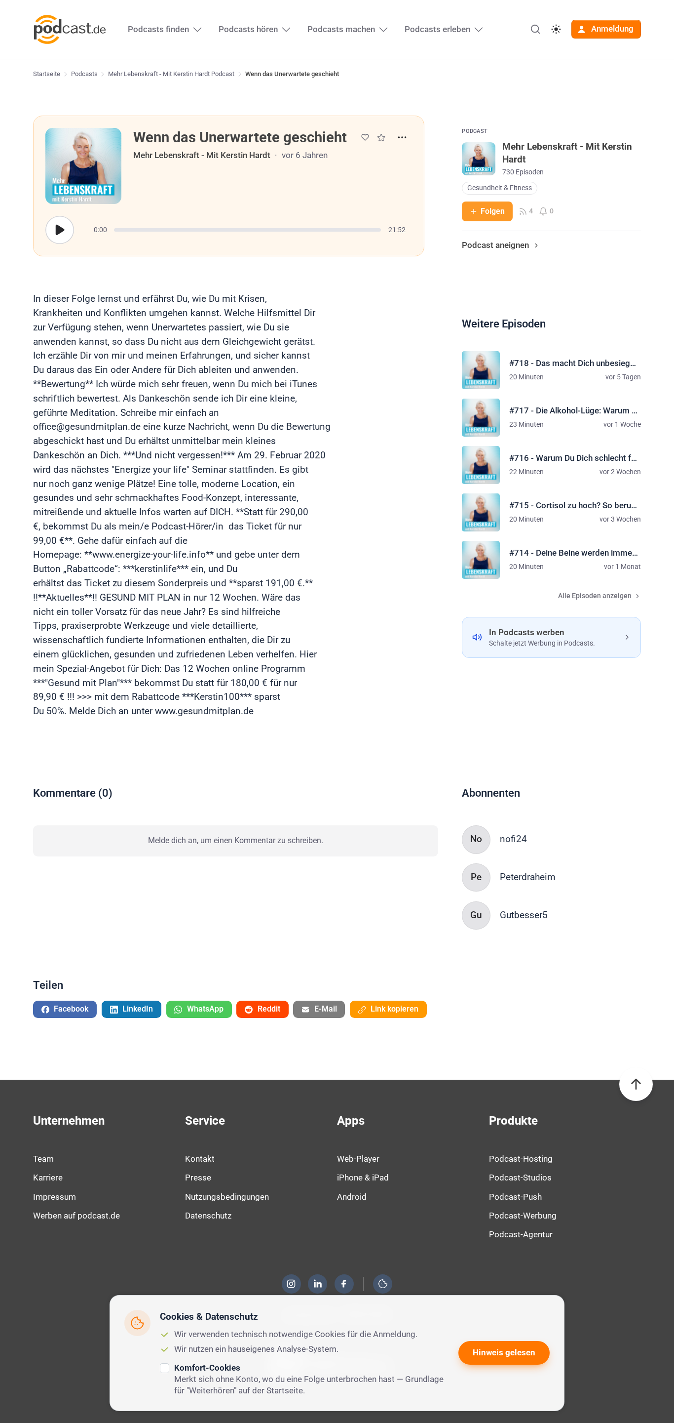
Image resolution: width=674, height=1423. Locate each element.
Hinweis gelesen (504, 1352)
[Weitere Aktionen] (402, 137)
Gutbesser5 (524, 915)
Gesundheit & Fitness (499, 188)
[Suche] (535, 29)
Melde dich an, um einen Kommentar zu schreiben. (235, 840)
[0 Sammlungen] (381, 137)
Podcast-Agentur (521, 1234)
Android (352, 1197)
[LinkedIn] (318, 1284)
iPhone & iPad (363, 1177)
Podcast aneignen (495, 245)
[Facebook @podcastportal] (344, 1284)
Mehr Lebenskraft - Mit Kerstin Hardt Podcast (171, 74)
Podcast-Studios (520, 1177)
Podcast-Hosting (521, 1159)
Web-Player (358, 1159)
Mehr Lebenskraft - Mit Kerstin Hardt (201, 155)
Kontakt (200, 1159)
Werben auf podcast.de (76, 1215)
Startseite (46, 74)
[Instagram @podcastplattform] (291, 1284)
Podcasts (84, 74)
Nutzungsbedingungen (227, 1197)
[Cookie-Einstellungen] (383, 1284)
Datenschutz (208, 1215)
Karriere (48, 1177)
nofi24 (513, 839)
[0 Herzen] (365, 137)
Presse (198, 1177)
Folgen (493, 211)
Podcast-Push (515, 1197)
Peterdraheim (528, 877)
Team (43, 1159)
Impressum (54, 1197)
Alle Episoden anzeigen (595, 596)
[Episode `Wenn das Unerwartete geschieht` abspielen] (59, 230)
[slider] (247, 230)
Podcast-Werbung (523, 1215)
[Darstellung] (556, 29)
